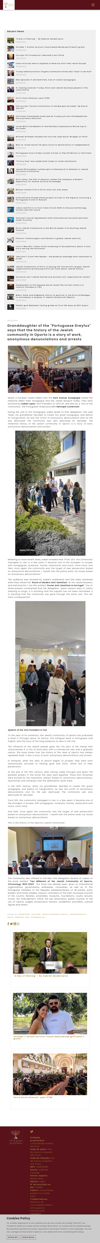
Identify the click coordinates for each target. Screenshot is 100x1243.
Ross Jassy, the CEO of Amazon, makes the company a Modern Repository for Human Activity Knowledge (49, 180)
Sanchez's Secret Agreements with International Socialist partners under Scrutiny (52, 219)
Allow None (28, 1237)
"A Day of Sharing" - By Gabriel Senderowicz (40, 39)
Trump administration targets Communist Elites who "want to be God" (54, 72)
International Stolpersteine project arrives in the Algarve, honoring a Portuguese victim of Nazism (53, 199)
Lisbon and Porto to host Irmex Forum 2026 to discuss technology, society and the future (51, 209)
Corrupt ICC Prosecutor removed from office (40, 55)
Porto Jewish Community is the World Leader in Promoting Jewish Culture (51, 229)
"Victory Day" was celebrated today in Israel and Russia (46, 161)
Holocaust (36, 914)
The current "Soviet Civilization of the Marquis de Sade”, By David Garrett (52, 107)
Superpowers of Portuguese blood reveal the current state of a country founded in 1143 (50, 286)
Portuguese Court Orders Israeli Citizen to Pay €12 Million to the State (53, 153)
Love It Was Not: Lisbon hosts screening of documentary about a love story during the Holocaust (53, 247)
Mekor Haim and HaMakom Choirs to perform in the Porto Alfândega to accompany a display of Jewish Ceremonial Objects (53, 296)
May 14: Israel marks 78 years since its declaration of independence (53, 145)
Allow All (13, 1237)
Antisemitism (24, 914)
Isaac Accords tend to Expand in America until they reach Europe (51, 63)
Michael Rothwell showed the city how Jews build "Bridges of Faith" (52, 137)
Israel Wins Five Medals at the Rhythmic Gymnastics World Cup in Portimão (51, 127)
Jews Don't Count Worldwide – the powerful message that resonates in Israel (54, 258)
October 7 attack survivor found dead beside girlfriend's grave (50, 47)
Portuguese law (38, 917)
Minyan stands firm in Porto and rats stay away (42, 190)
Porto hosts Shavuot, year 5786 (33, 98)
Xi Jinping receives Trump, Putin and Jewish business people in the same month (52, 89)
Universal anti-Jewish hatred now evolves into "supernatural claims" (53, 277)
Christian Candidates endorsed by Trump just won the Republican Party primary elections (51, 117)
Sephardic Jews (22, 917)
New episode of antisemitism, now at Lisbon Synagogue (46, 80)
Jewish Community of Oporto (55, 914)
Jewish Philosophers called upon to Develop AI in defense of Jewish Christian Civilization (52, 170)
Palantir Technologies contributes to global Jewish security (48, 238)
